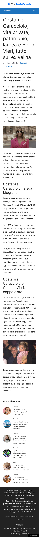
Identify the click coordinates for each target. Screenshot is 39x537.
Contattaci (19, 519)
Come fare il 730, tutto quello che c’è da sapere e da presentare (21, 467)
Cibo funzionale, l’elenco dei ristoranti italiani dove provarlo (20, 480)
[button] (34, 11)
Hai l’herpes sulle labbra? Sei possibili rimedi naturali (20, 412)
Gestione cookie (33, 535)
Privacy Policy (15, 534)
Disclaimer (25, 534)
